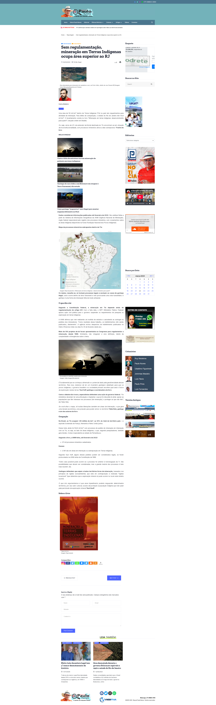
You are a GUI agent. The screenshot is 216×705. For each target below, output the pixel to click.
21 (136, 291)
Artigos (118, 22)
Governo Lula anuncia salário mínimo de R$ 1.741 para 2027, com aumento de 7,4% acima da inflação (101, 27)
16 (144, 288)
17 (148, 288)
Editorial (86, 22)
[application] (140, 197)
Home (62, 35)
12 (127, 288)
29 (140, 294)
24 (148, 291)
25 (152, 291)
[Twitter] (72, 563)
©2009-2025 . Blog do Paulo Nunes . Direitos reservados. (140, 699)
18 (152, 288)
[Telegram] (86, 563)
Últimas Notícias (97, 22)
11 (152, 285)
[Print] (91, 563)
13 (131, 288)
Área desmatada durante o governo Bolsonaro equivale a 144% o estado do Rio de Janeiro (107, 665)
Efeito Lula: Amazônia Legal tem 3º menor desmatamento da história (75, 665)
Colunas (108, 22)
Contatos (134, 22)
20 (132, 291)
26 (128, 294)
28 (136, 294)
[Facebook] (68, 563)
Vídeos (127, 22)
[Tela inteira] (152, 203)
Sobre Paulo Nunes (76, 22)
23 (144, 291)
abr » (151, 276)
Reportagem (70, 35)
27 (132, 294)
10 (148, 285)
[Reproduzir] (127, 203)
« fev (128, 276)
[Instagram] (63, 563)
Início (65, 22)
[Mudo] (150, 203)
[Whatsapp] (77, 563)
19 (127, 291)
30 (144, 294)
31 (148, 294)
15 (140, 288)
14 (136, 288)
